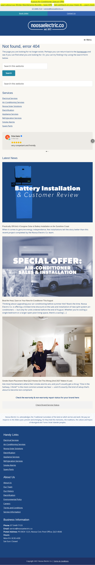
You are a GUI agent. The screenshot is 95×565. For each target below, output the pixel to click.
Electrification (8, 110)
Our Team (7, 487)
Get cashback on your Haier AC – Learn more (74, 4)
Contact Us (71, 13)
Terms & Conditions (61, 561)
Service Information (12, 512)
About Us (7, 482)
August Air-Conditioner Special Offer (47, 1)
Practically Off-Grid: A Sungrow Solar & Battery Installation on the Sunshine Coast (35, 226)
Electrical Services (9, 98)
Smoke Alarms (8, 122)
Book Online (23, 13)
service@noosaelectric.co (53, 9)
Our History (8, 491)
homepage (82, 51)
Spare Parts (7, 126)
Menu (89, 39)
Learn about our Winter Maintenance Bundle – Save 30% (26, 4)
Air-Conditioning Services (13, 102)
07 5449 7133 (37, 9)
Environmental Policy (12, 499)
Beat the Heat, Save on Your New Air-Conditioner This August (27, 301)
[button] (2, 141)
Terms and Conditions (13, 507)
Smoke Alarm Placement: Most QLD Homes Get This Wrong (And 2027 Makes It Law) (37, 381)
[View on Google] (7, 137)
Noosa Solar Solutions (12, 106)
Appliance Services (10, 114)
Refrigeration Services (12, 118)
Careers (6, 503)
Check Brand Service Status (47, 405)
